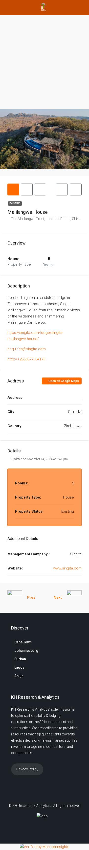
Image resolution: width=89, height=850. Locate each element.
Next (58, 597)
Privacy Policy (27, 769)
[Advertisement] (44, 62)
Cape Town (23, 642)
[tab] (13, 189)
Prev (31, 597)
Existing (15, 203)
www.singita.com (67, 568)
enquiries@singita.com (26, 349)
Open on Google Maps (63, 381)
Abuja (18, 676)
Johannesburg (26, 651)
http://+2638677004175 (26, 359)
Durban (20, 659)
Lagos (19, 667)
